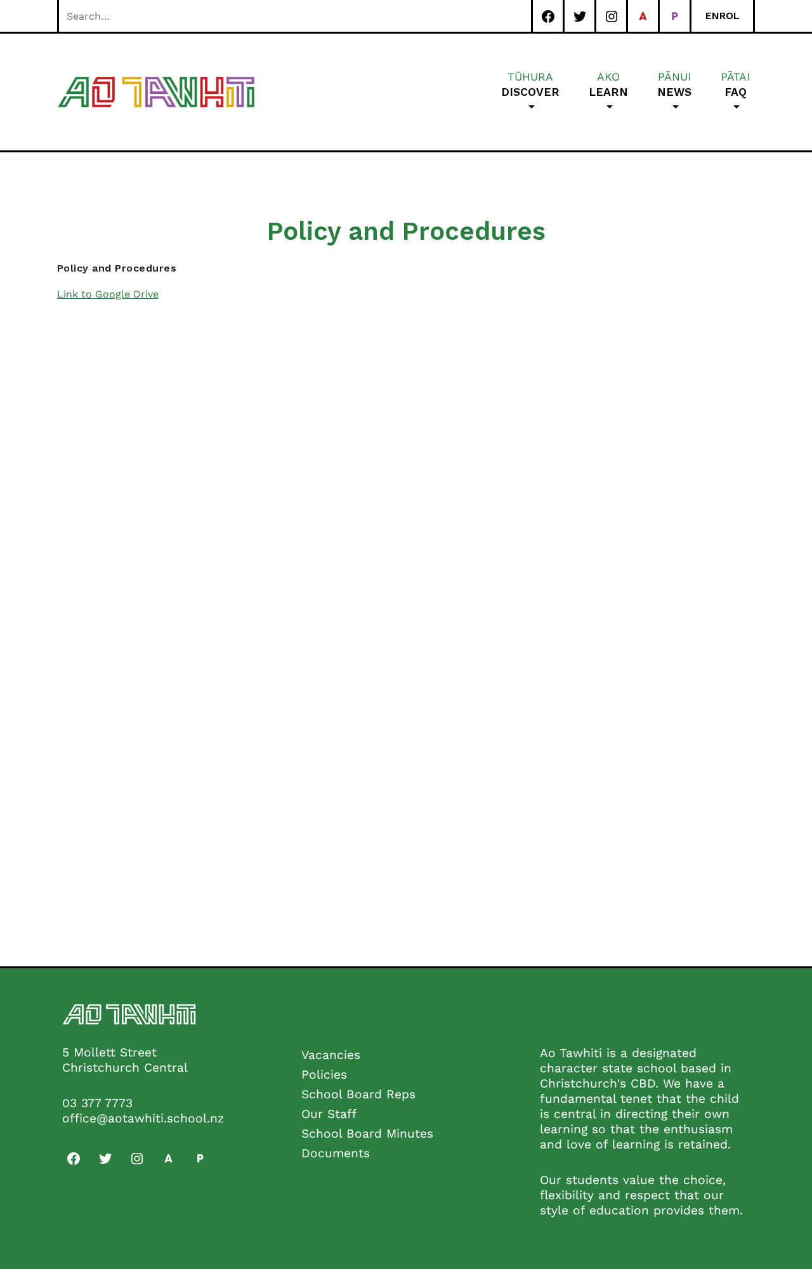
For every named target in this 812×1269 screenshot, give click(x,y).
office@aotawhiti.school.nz (143, 1118)
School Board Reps (358, 1094)
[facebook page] (547, 16)
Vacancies (330, 1055)
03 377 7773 (97, 1103)
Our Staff (329, 1114)
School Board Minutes (367, 1133)
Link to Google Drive (108, 294)
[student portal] (674, 16)
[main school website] (643, 16)
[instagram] (611, 16)
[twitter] (579, 16)
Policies (324, 1074)
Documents (335, 1153)
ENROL (722, 16)
